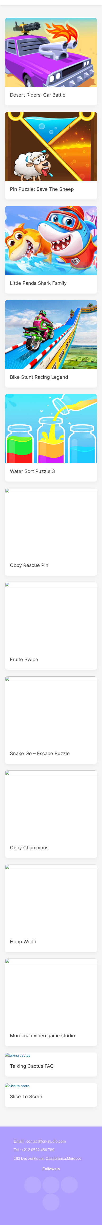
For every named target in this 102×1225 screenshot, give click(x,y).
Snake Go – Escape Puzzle (40, 753)
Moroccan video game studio (42, 1035)
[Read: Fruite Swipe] (51, 616)
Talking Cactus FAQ (32, 1066)
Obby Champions (29, 848)
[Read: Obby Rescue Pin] (51, 522)
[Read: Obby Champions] (51, 805)
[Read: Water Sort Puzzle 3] (51, 428)
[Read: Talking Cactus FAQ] (17, 1055)
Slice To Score (26, 1096)
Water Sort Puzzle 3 (32, 471)
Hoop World (23, 942)
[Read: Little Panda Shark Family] (51, 240)
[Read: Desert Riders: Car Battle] (51, 52)
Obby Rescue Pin (29, 565)
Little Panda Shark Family (38, 283)
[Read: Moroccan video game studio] (51, 993)
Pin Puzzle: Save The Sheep (42, 189)
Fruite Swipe (24, 659)
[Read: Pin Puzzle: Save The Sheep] (51, 146)
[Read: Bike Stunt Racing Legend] (51, 334)
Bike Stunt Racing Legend (39, 377)
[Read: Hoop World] (51, 899)
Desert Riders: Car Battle (37, 95)
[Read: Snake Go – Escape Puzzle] (51, 711)
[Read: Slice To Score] (17, 1085)
